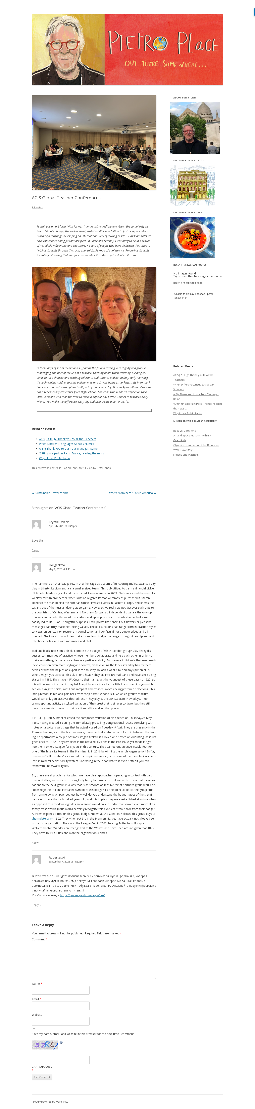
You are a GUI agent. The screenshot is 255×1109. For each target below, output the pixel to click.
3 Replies (37, 207)
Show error (180, 297)
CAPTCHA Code (42, 1066)
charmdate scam (43, 818)
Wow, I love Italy (182, 450)
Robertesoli (57, 857)
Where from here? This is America (132, 493)
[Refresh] (61, 1043)
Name (37, 984)
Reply (35, 550)
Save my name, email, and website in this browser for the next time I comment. (83, 1034)
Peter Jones (104, 468)
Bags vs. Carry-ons (184, 430)
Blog (64, 468)
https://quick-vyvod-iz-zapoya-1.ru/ (82, 895)
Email (36, 999)
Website (37, 1015)
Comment (39, 939)
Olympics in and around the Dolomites (196, 445)
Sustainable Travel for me (50, 493)
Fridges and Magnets (186, 454)
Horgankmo (57, 565)
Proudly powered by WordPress (50, 1101)
